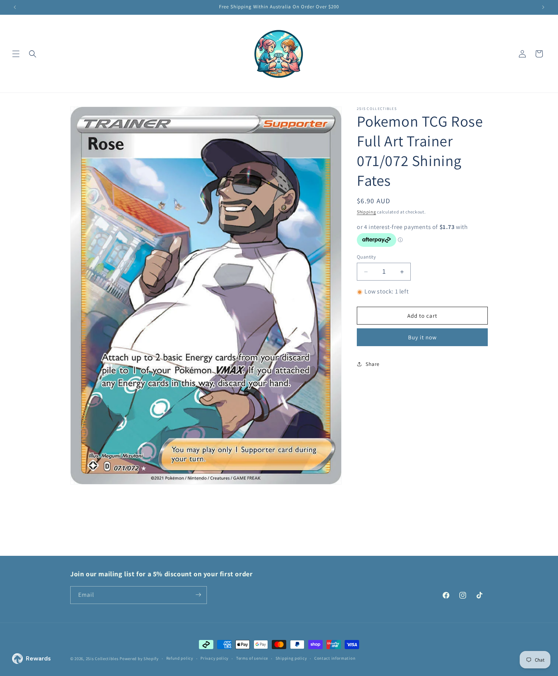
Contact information (334, 658)
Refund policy (179, 658)
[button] (16, 53)
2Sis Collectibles (102, 658)
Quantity (366, 257)
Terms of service (252, 658)
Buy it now (422, 337)
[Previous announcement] (14, 7)
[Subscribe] (198, 595)
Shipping (366, 212)
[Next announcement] (543, 7)
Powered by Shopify (139, 658)
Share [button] (373, 364)
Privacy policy (214, 658)
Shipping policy (291, 658)
